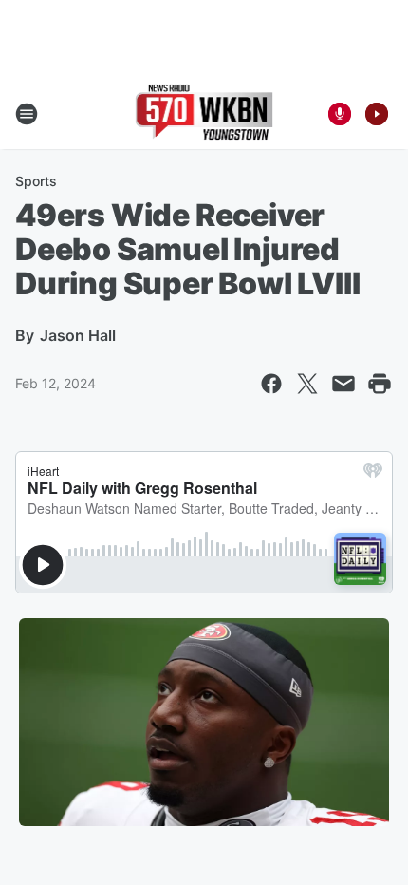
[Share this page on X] (307, 383)
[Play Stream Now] (376, 114)
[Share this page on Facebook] (271, 383)
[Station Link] (204, 114)
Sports (36, 181)
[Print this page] (379, 383)
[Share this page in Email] (343, 383)
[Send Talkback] (339, 114)
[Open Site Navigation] (26, 114)
